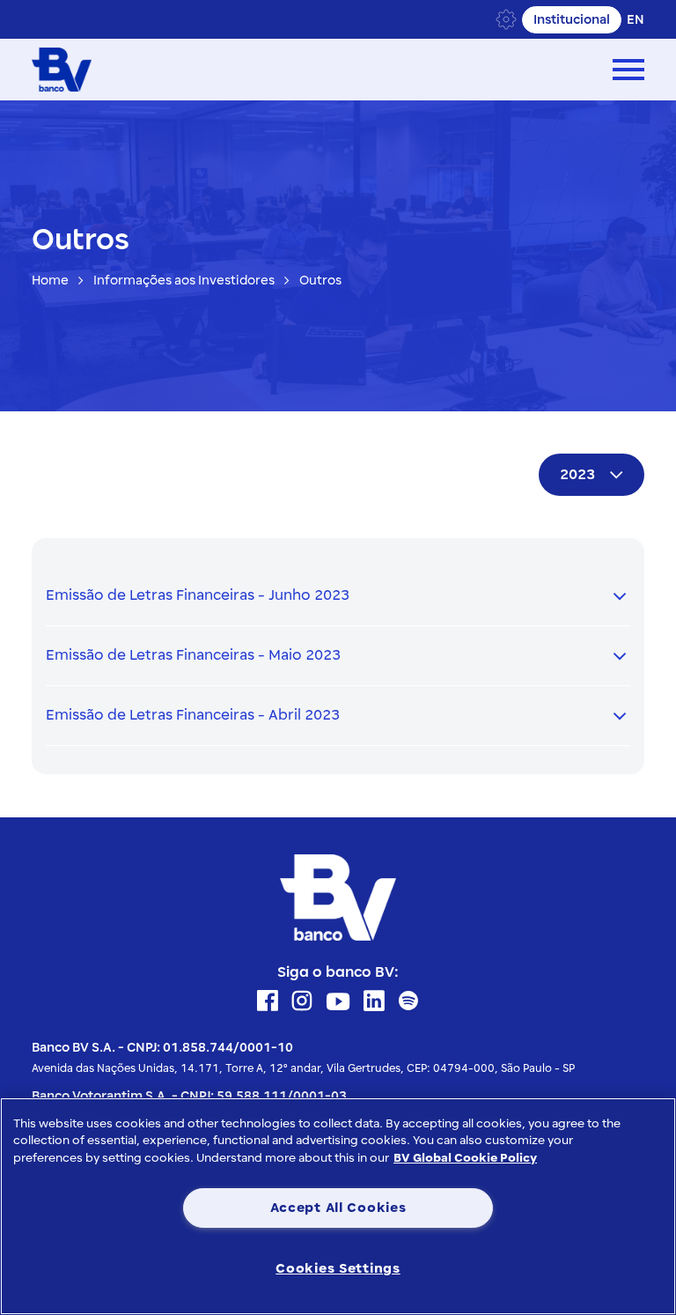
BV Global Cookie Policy (465, 1157)
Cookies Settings (338, 1268)
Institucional (571, 19)
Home (50, 280)
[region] (338, 1206)
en (635, 19)
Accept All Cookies (338, 1207)
